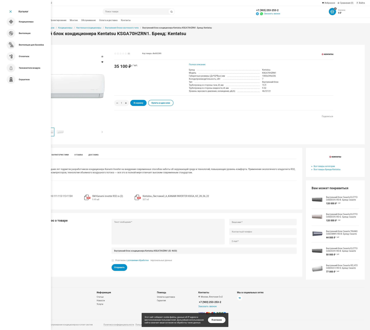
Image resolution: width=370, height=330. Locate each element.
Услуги (100, 304)
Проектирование (58, 20)
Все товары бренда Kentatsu (327, 169)
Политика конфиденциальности (118, 324)
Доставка (93, 155)
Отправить (119, 267)
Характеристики (60, 155)
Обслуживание (88, 20)
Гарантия (161, 300)
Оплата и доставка (108, 20)
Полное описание (197, 64)
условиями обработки (138, 260)
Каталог (23, 11)
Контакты (126, 20)
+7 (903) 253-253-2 (267, 10)
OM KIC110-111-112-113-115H (57, 196)
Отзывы (78, 155)
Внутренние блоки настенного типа (122, 28)
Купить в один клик (160, 103)
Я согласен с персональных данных (143, 260)
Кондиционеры (65, 28)
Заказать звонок (272, 13)
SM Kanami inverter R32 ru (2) (107, 196)
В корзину (138, 103)
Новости (101, 300)
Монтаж (74, 20)
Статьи (100, 297)
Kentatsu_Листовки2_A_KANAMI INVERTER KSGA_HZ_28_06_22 (176, 196)
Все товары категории (324, 166)
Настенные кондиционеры (88, 28)
